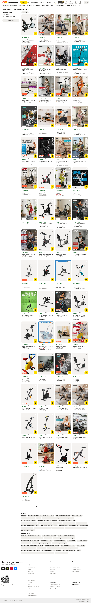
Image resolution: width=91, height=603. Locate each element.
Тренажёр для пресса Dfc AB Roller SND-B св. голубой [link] (46, 347)
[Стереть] (54, 2)
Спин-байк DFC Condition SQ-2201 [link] (45, 223)
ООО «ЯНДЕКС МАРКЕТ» (84, 599)
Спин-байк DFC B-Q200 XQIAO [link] (62, 315)
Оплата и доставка (54, 565)
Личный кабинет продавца (55, 584)
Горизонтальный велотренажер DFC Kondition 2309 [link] (79, 379)
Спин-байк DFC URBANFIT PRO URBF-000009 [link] (28, 131)
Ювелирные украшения (32, 595)
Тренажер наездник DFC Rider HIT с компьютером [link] (80, 468)
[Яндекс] (88, 601)
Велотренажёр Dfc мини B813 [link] (62, 284)
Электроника (30, 571)
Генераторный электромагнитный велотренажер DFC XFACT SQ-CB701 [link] (29, 224)
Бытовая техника (31, 567)
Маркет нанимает (75, 571)
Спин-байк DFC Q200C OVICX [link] (79, 223)
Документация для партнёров (56, 588)
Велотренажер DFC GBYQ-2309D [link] (28, 161)
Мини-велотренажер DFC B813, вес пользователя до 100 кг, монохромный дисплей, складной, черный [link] (46, 316)
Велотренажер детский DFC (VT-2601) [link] (79, 347)
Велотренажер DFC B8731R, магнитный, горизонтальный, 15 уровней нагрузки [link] (28, 40)
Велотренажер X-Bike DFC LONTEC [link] (29, 437)
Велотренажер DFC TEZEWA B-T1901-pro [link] (62, 193)
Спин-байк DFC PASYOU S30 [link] (61, 223)
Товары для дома (31, 575)
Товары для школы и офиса (33, 586)
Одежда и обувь (31, 573)
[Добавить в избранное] (35, 16)
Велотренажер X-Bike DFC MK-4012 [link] (29, 408)
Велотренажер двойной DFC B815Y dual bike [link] (29, 101)
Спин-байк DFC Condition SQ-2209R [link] (80, 254)
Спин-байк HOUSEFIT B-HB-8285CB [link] (29, 192)
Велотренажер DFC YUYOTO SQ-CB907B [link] (79, 162)
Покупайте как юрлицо (55, 567)
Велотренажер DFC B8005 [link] (61, 100)
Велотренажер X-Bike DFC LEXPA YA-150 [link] (79, 193)
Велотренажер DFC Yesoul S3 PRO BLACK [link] (46, 193)
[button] (25, 12)
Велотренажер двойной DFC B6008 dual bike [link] (63, 40)
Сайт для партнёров (54, 589)
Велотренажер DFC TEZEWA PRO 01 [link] (29, 346)
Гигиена (29, 569)
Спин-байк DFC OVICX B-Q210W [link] (62, 378)
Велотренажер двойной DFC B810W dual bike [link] (80, 70)
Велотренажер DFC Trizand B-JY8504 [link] (28, 70)
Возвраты (52, 571)
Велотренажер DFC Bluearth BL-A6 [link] (46, 254)
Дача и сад (30, 582)
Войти (86, 2)
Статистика (5, 600)
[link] (24, 516)
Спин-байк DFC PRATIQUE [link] (44, 408)
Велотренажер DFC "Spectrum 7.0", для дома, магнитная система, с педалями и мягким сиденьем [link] (46, 285)
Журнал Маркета (53, 573)
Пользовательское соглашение (16, 600)
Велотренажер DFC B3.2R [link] (61, 254)
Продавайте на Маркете (55, 586)
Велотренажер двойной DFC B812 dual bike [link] (62, 162)
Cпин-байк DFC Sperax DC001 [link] (45, 100)
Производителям (75, 567)
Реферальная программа (77, 565)
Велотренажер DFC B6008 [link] (27, 315)
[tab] (5, 5)
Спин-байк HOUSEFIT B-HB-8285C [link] (45, 161)
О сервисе (52, 569)
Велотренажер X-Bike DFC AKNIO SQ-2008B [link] (79, 285)
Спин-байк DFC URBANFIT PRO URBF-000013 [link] (45, 70)
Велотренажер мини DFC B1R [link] (45, 467)
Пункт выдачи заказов (76, 569)
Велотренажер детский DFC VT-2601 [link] (28, 379)
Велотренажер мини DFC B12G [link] (62, 437)
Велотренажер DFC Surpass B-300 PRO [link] (29, 468)
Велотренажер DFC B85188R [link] (61, 69)
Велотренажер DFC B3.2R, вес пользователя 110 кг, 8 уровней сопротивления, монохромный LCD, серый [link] (80, 316)
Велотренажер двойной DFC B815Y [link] (46, 437)
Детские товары (31, 593)
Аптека (29, 576)
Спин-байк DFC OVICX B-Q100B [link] (45, 378)
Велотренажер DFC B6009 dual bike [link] (29, 497)
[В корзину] (35, 34)
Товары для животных (32, 589)
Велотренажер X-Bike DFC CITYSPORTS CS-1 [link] (78, 101)
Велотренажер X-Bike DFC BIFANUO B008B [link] (80, 131)
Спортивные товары (32, 588)
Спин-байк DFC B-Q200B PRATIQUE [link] (63, 130)
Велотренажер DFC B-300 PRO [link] (62, 467)
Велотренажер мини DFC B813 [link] (45, 39)
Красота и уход (31, 578)
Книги (29, 584)
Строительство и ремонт (33, 591)
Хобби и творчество (32, 580)
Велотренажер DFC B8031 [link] (78, 39)
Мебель (29, 565)
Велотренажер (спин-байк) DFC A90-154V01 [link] (28, 255)
